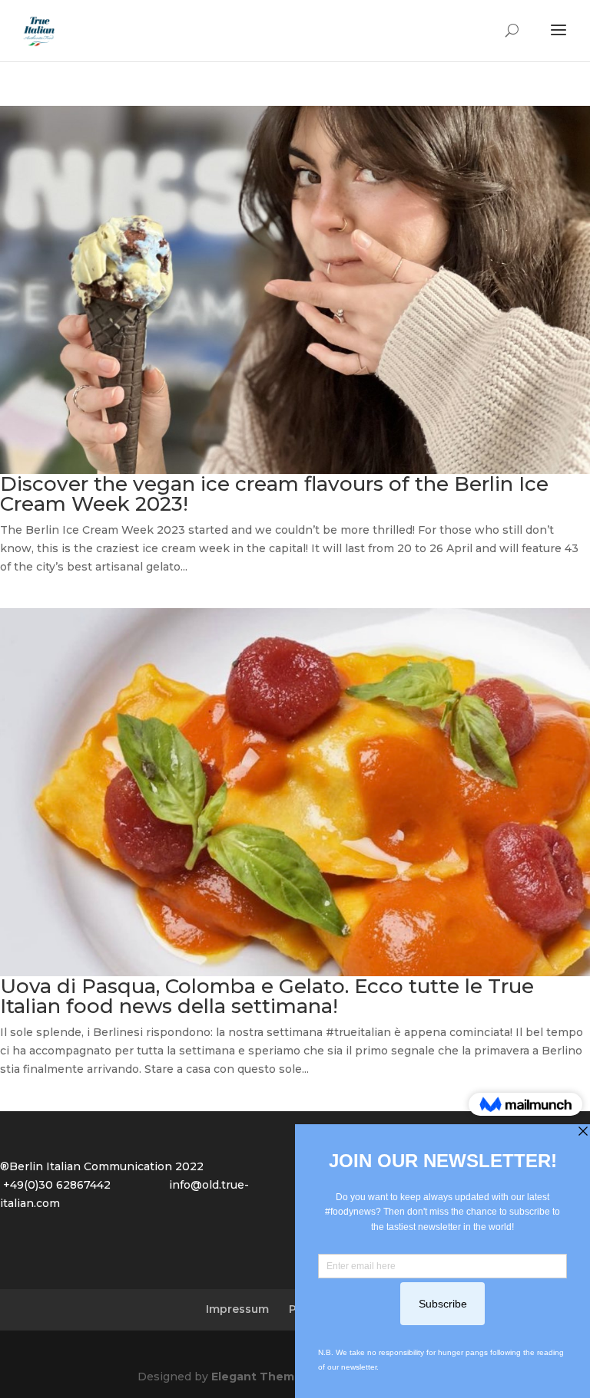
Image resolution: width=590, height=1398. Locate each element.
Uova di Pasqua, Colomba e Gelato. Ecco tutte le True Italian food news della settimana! (267, 996)
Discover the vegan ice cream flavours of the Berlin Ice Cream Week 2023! (274, 494)
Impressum (237, 1309)
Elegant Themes (259, 1376)
